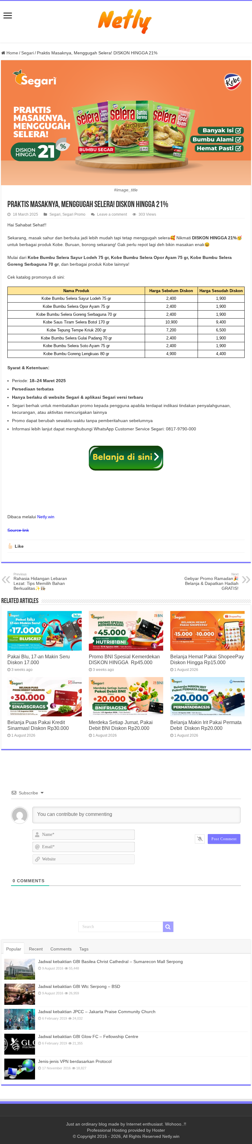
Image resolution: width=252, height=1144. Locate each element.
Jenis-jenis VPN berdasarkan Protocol (75, 1061)
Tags (84, 948)
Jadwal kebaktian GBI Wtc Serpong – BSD (79, 986)
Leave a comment (112, 214)
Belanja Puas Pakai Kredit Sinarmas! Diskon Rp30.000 (38, 725)
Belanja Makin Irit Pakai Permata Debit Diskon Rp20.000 (206, 725)
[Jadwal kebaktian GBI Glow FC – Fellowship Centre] (19, 1044)
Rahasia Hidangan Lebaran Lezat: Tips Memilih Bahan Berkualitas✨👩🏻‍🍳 (40, 581)
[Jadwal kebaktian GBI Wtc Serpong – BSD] (19, 994)
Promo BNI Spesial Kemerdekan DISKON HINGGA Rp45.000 (124, 659)
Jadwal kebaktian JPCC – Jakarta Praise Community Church (97, 1011)
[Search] (168, 927)
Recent (36, 948)
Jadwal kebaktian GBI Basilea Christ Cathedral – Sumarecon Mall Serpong (110, 961)
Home (11, 52)
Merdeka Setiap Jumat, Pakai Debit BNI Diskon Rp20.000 (121, 725)
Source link (18, 530)
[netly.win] (126, 20)
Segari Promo (73, 214)
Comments (61, 948)
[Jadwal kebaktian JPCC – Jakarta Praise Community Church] (19, 1019)
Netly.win (45, 516)
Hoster (158, 1130)
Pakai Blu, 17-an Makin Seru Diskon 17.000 (38, 659)
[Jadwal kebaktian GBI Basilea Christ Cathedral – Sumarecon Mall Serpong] (19, 969)
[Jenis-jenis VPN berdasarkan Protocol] (19, 1069)
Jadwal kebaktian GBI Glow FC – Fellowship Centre (88, 1036)
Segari (27, 52)
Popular (13, 948)
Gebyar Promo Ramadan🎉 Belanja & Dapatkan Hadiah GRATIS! (211, 581)
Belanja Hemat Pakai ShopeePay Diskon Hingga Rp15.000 (207, 659)
